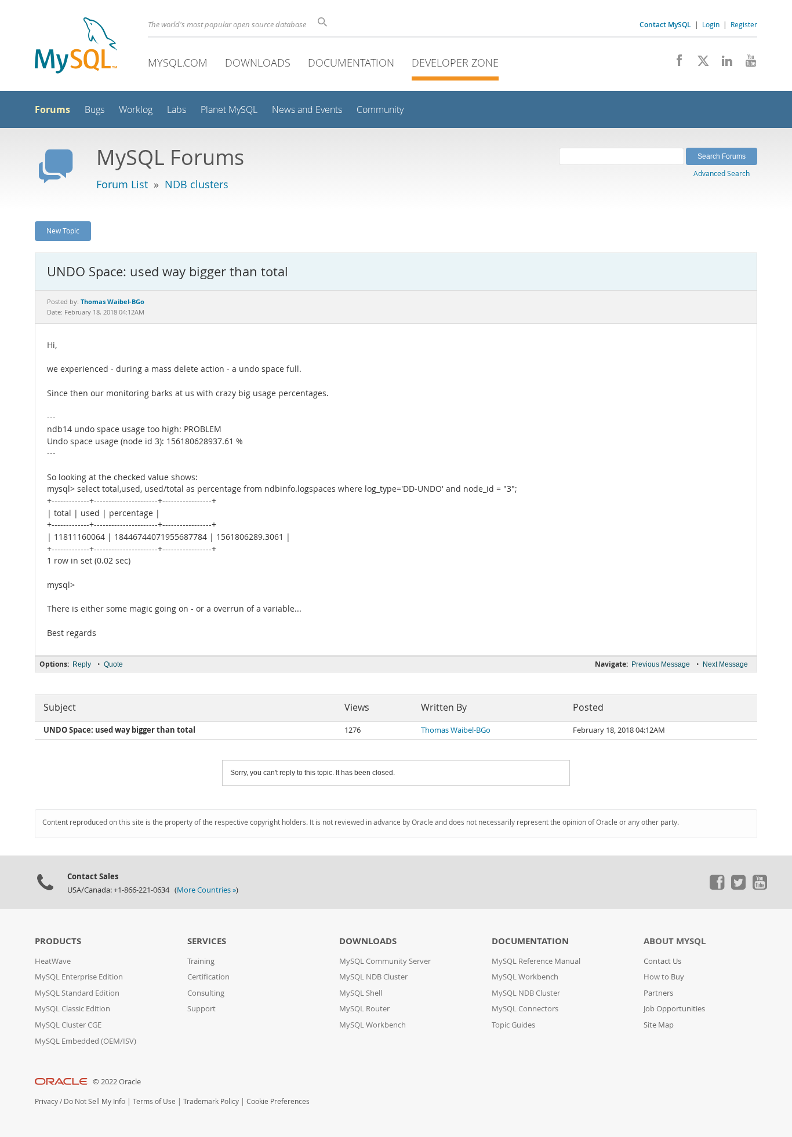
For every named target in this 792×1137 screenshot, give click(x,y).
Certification (208, 977)
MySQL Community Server (385, 961)
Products (58, 941)
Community (380, 110)
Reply (81, 664)
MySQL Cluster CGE (68, 1025)
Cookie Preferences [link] (278, 1101)
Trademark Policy (211, 1101)
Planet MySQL (229, 110)
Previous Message (660, 664)
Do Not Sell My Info (94, 1101)
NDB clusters (196, 184)
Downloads (257, 63)
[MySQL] (76, 46)
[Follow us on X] (699, 63)
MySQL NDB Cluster (373, 977)
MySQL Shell (360, 993)
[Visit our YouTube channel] (746, 63)
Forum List (122, 184)
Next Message (725, 664)
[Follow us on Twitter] (738, 887)
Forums (52, 109)
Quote (113, 664)
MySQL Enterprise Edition (79, 977)
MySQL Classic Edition (72, 1009)
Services (206, 941)
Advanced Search (721, 173)
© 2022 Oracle (117, 1082)
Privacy (46, 1101)
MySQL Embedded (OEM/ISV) (85, 1041)
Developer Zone (455, 63)
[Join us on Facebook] (675, 63)
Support (201, 1009)
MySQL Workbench (372, 1025)
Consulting (205, 993)
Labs (176, 110)
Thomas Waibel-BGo (456, 730)
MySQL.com (178, 63)
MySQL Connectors (525, 1009)
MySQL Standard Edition (77, 993)
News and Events (307, 110)
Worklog (135, 110)
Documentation (351, 63)
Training (201, 961)
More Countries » (206, 890)
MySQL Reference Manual (536, 961)
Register (744, 24)
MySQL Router (364, 1009)
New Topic (62, 230)
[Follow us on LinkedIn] (722, 63)
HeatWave (53, 961)
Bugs (94, 110)
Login (711, 24)
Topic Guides (513, 1025)
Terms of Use (154, 1101)
